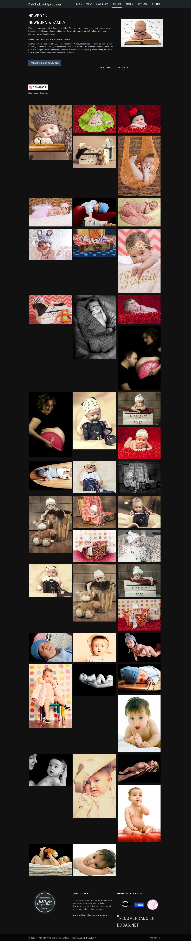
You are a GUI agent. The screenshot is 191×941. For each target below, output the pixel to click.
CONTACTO (143, 4)
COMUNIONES (102, 4)
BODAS (89, 4)
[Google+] (155, 939)
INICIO (79, 4)
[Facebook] (159, 939)
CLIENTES (156, 4)
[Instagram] (151, 939)
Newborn (117, 4)
